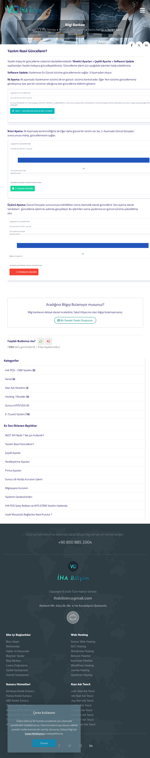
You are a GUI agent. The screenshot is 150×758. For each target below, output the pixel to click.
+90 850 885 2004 (75, 542)
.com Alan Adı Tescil (83, 691)
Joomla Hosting (80, 670)
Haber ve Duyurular (17, 651)
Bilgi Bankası (49, 29)
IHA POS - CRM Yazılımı (72, 29)
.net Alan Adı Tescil (82, 695)
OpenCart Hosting (81, 675)
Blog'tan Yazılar (15, 655)
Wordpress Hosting (82, 651)
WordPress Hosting (82, 665)
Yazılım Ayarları (96, 29)
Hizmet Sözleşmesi (17, 675)
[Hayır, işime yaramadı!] (48, 341)
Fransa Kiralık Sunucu (18, 695)
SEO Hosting (78, 646)
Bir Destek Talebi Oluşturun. (76, 320)
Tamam (44, 743)
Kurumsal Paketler (82, 660)
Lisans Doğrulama (17, 665)
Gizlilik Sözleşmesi (17, 670)
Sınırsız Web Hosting (83, 641)
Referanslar (13, 646)
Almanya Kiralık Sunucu (20, 691)
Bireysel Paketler (81, 655)
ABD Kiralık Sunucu (17, 700)
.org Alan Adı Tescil (82, 700)
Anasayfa (34, 29)
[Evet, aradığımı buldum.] (40, 341)
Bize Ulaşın (12, 641)
